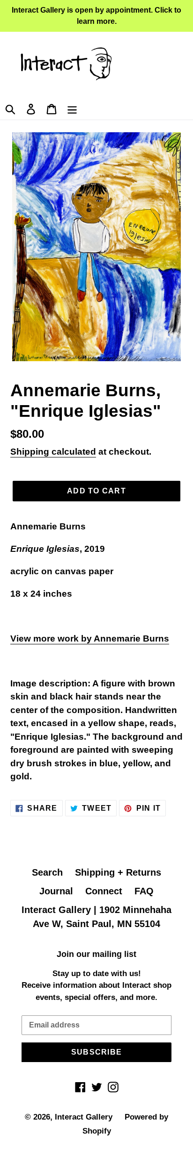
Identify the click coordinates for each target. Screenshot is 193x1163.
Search (47, 872)
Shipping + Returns (118, 872)
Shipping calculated (53, 452)
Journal (56, 891)
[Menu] (72, 108)
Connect (103, 891)
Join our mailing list (96, 954)
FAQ (144, 891)
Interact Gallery (83, 1117)
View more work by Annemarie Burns (89, 638)
